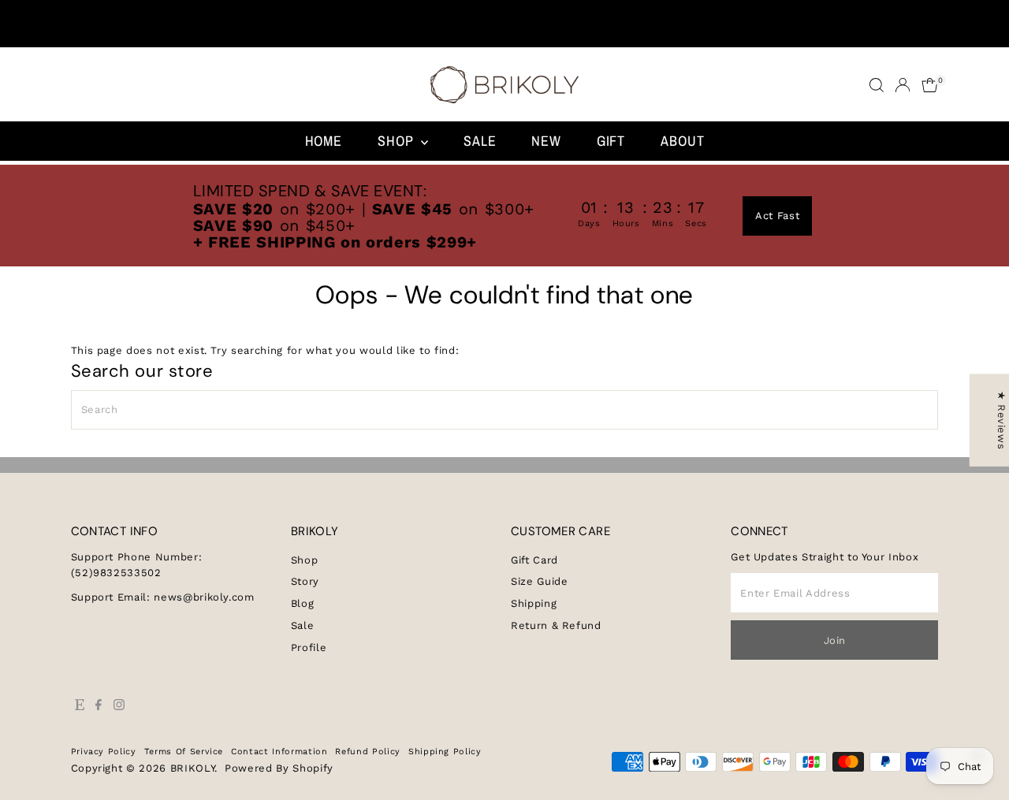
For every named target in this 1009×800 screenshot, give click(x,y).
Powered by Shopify (279, 768)
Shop (398, 141)
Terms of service (183, 751)
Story (305, 581)
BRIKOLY (192, 768)
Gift (611, 141)
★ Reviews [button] (1001, 419)
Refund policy (367, 751)
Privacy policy (103, 751)
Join (835, 640)
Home (324, 141)
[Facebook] (98, 707)
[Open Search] (876, 85)
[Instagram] (119, 707)
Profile (309, 647)
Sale (480, 141)
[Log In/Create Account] (902, 85)
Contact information (279, 751)
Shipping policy (445, 751)
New (546, 141)
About (683, 141)
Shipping (534, 603)
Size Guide (539, 581)
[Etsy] (79, 707)
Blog (303, 603)
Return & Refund (556, 625)
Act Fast (777, 215)
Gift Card (534, 560)
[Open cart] (930, 85)
